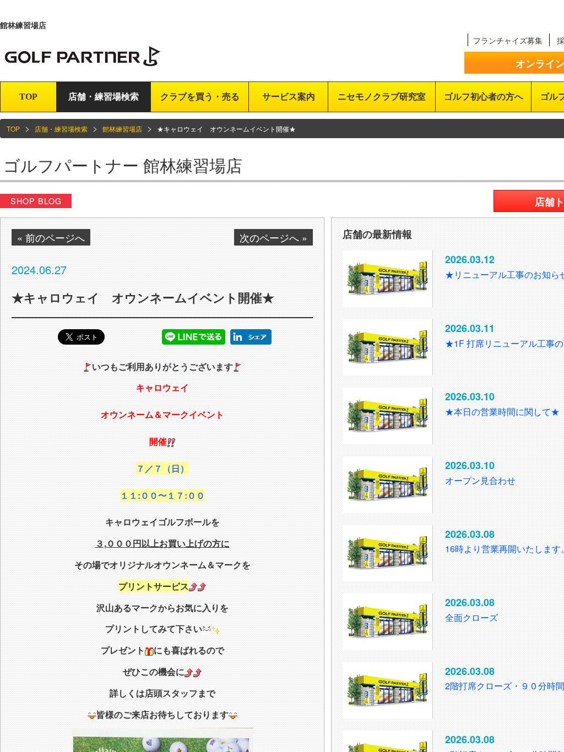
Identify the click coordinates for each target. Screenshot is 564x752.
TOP (28, 96)
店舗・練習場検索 (103, 96)
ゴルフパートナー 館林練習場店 (122, 165)
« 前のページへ (51, 237)
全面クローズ (471, 617)
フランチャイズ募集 (508, 40)
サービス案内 (288, 96)
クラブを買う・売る (200, 96)
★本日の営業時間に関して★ (502, 411)
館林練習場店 (122, 128)
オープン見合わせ (480, 480)
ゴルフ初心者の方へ (483, 96)
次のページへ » (273, 237)
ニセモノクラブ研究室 (382, 96)
